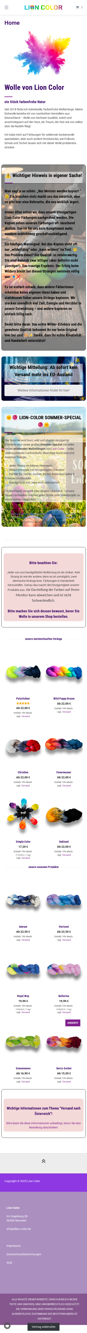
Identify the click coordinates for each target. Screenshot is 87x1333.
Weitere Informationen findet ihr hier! (43, 390)
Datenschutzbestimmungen (23, 1254)
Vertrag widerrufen (43, 1327)
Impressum (13, 1245)
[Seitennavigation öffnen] (12, 7)
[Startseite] (43, 7)
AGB (9, 1262)
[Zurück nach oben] (43, 1163)
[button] (7, 1326)
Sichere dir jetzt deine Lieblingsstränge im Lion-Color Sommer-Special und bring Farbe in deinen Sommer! (43, 515)
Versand (25, 716)
